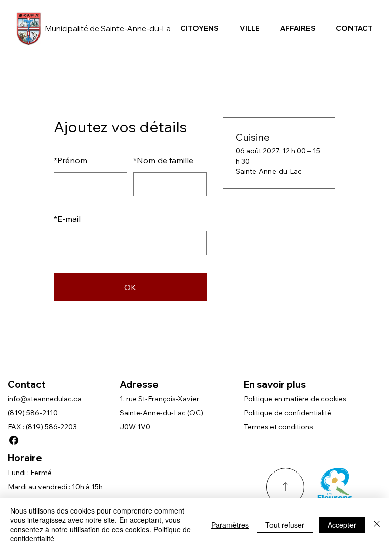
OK (130, 287)
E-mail (67, 219)
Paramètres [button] (230, 525)
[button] (199, 28)
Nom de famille (163, 160)
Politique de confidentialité (287, 412)
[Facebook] (14, 440)
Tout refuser (284, 525)
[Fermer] (377, 524)
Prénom (70, 160)
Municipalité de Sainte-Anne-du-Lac (110, 28)
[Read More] (285, 487)
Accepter (342, 525)
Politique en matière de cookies (295, 398)
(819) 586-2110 (33, 412)
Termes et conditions (278, 426)
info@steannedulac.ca (45, 398)
